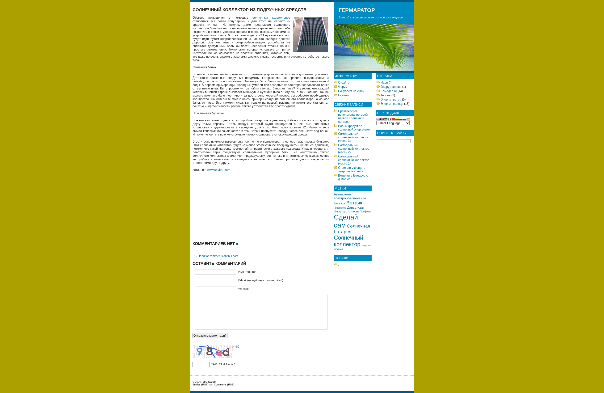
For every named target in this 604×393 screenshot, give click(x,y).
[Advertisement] (228, 204)
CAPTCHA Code (222, 364)
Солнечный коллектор (348, 240)
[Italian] (389, 119)
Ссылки (343, 95)
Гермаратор (357, 10)
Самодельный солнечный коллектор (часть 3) (353, 137)
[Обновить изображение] (237, 347)
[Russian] (405, 119)
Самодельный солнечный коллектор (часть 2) (353, 148)
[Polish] (401, 119)
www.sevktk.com (218, 170)
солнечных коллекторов (271, 17)
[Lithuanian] (397, 119)
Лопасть (352, 211)
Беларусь (339, 203)
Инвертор (339, 211)
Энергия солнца (392, 104)
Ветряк (354, 202)
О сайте (343, 82)
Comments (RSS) (224, 384)
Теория (385, 95)
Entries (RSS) (200, 384)
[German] (386, 119)
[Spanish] (408, 119)
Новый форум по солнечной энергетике (354, 127)
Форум (343, 87)
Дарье (352, 207)
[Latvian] (393, 119)
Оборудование (391, 87)
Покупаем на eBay (351, 91)
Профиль (365, 211)
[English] (378, 119)
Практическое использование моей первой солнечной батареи (353, 116)
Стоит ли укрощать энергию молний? (351, 169)
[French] (382, 119)
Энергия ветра (391, 99)
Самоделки (389, 91)
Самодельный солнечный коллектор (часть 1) (353, 160)
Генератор (340, 207)
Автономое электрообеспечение (350, 196)
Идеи (360, 207)
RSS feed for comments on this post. (216, 256)
